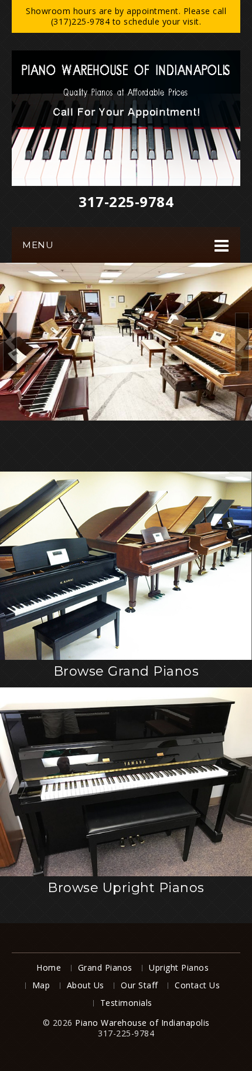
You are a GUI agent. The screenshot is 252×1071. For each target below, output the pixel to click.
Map (41, 985)
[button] (10, 342)
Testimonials (126, 1002)
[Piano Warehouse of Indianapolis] (126, 118)
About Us (85, 985)
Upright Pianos (179, 967)
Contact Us (197, 985)
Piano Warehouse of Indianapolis (142, 1022)
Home (48, 967)
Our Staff (139, 985)
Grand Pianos (105, 967)
